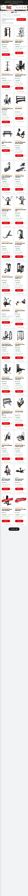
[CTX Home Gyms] (8, 7)
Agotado (6, 520)
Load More (12, 529)
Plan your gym (21, 19)
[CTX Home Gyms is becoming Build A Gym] (4, 7)
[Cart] (22, 7)
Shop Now (6, 54)
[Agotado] (11, 521)
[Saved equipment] (19, 7)
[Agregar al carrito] (11, 54)
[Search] (17, 7)
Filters (4, 14)
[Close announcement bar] (26, 2)
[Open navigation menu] (25, 7)
